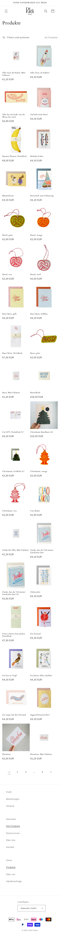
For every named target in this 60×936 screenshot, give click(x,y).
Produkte (11, 867)
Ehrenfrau (6, 754)
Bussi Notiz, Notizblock (12, 353)
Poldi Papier (33, 930)
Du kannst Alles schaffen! (41, 675)
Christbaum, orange (38, 471)
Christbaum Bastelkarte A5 (41, 432)
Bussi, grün (35, 353)
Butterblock (35, 393)
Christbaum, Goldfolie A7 (13, 471)
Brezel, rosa (7, 274)
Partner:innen (13, 833)
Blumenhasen (8, 196)
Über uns (10, 874)
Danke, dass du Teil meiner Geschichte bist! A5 (13, 593)
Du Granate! (35, 634)
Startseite (11, 819)
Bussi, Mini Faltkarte (11, 393)
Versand (10, 806)
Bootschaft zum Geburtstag (42, 196)
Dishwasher (35, 592)
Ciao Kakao (35, 511)
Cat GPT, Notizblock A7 (13, 432)
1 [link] (9, 771)
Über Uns (10, 840)
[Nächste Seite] (50, 772)
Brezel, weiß (35, 274)
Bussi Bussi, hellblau (39, 314)
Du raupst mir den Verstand (14, 715)
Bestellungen (12, 799)
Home (9, 860)
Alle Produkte (13, 826)
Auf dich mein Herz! (39, 114)
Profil (9, 792)
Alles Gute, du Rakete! (39, 73)
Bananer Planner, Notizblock (14, 156)
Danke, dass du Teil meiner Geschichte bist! (41, 551)
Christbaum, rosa (9, 511)
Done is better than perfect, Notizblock (14, 635)
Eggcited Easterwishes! (40, 715)
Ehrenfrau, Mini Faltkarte (41, 754)
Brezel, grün (7, 235)
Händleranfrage (14, 881)
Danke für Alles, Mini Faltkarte (15, 550)
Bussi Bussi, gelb (9, 314)
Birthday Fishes (36, 156)
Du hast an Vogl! (9, 675)
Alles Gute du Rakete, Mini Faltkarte (14, 74)
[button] (6, 11)
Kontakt (10, 847)
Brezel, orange (36, 235)
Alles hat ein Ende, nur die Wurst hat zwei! (13, 115)
